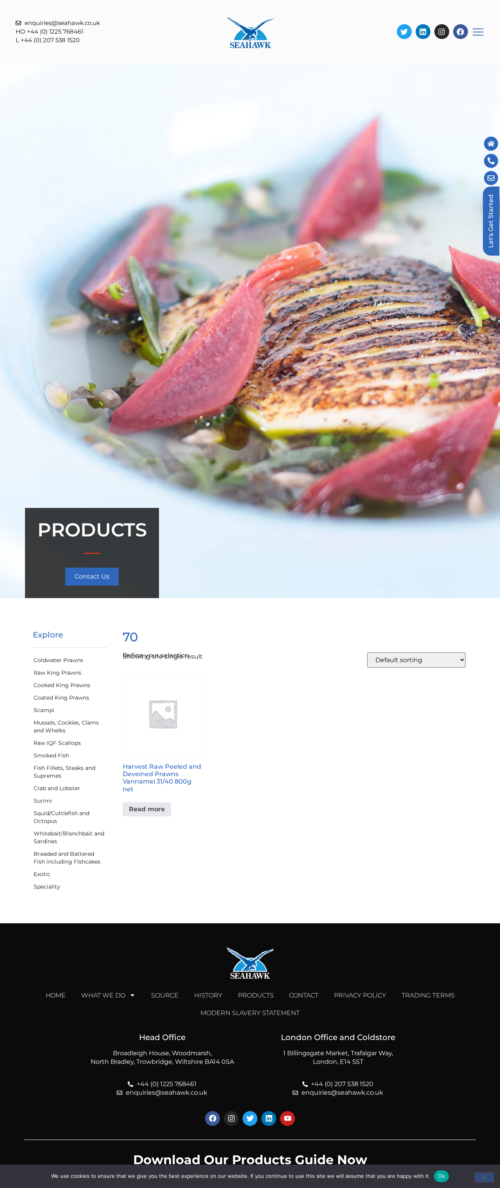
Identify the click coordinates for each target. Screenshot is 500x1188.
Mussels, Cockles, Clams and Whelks (66, 726)
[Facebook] (460, 31)
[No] (484, 1177)
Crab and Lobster (57, 788)
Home (56, 995)
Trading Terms (428, 995)
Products (256, 995)
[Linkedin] (423, 31)
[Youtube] (287, 1118)
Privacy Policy (360, 995)
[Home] (491, 144)
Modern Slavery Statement (249, 1013)
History (208, 995)
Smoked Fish (51, 755)
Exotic (42, 874)
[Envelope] (491, 178)
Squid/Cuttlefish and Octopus (61, 817)
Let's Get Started (491, 221)
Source (165, 995)
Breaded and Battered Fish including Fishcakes (67, 857)
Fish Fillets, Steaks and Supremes (64, 771)
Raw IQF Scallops (57, 742)
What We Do (103, 995)
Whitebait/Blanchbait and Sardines (69, 837)
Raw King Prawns (57, 672)
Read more (147, 809)
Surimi (43, 800)
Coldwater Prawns (58, 660)
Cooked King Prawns (62, 685)
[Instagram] (441, 31)
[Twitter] (404, 31)
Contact (303, 995)
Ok (441, 1176)
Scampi (44, 710)
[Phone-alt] (491, 161)
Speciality (47, 886)
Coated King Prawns (61, 697)
